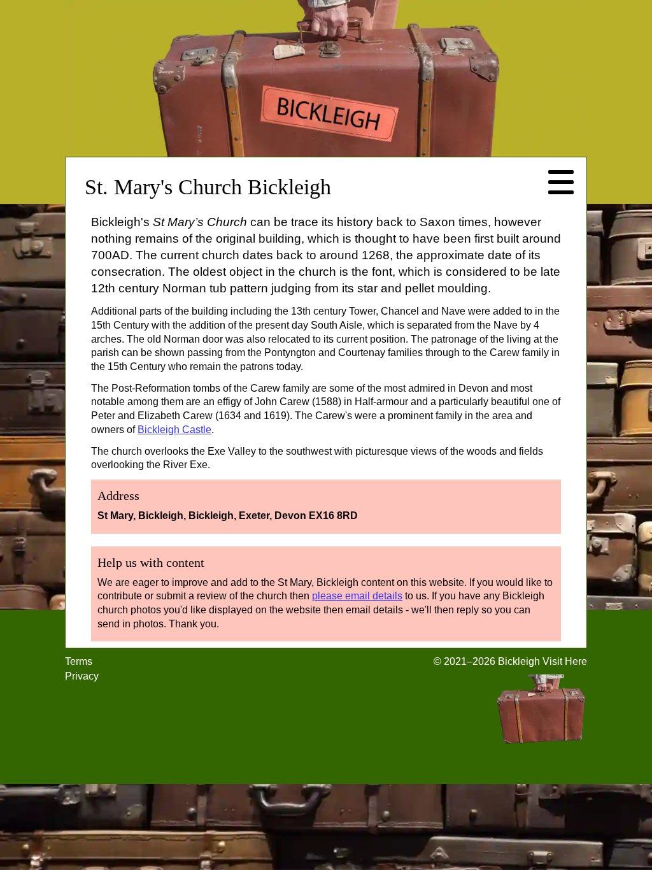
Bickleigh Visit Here (542, 661)
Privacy (82, 676)
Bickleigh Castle (174, 429)
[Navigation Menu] (561, 183)
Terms (78, 661)
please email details (357, 595)
